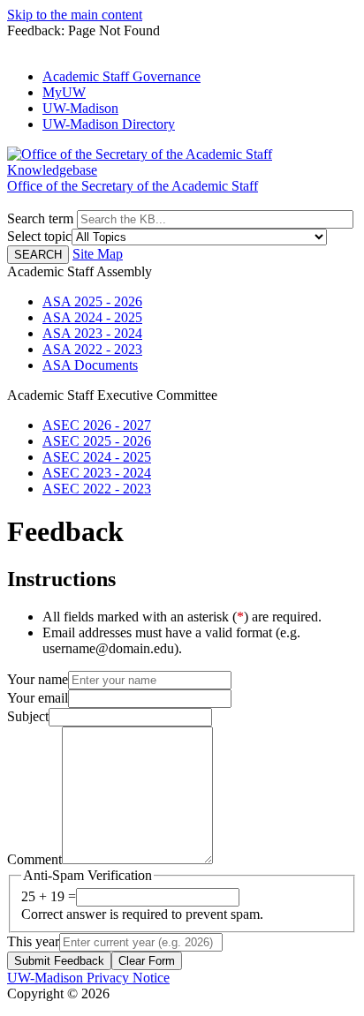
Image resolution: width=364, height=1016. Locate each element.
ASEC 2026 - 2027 (96, 425)
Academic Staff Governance (121, 76)
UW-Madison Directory (108, 124)
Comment (34, 859)
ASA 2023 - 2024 (92, 333)
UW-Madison (80, 108)
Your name (37, 679)
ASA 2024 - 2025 (92, 317)
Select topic (39, 236)
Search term (40, 218)
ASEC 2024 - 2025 (96, 456)
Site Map (97, 253)
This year (33, 941)
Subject (28, 716)
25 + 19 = (48, 896)
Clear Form (146, 960)
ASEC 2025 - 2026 (96, 440)
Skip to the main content (74, 14)
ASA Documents (90, 365)
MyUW (64, 92)
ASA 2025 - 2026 (92, 301)
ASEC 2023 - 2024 (96, 472)
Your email (37, 697)
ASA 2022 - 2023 (92, 349)
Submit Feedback (59, 960)
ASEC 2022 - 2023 (96, 488)
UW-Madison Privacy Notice (88, 977)
